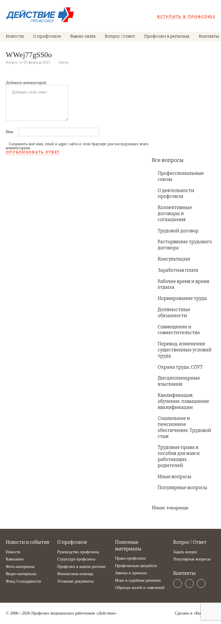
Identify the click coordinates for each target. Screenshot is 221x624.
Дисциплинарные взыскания (179, 381)
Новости (15, 36)
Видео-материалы (21, 574)
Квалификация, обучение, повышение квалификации (183, 401)
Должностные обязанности (174, 312)
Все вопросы (168, 160)
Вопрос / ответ (120, 36)
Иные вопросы (174, 476)
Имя (10, 132)
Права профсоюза (130, 558)
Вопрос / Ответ (190, 542)
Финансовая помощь (75, 574)
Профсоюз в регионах (167, 36)
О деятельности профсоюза (176, 193)
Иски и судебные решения (138, 580)
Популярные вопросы (182, 487)
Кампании (15, 559)
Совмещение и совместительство (179, 330)
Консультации (174, 259)
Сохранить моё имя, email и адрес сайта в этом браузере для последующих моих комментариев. (77, 146)
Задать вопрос (185, 552)
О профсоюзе (47, 36)
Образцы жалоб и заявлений (140, 587)
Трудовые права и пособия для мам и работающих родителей (179, 456)
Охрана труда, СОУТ (180, 367)
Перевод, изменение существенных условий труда (185, 350)
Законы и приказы (131, 573)
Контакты (209, 36)
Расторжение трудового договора (185, 244)
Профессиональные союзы (181, 176)
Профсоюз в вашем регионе (81, 566)
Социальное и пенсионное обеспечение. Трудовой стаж (184, 427)
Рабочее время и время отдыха (183, 284)
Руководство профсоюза (78, 552)
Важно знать (83, 36)
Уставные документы (75, 581)
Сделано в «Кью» (190, 613)
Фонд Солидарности (23, 581)
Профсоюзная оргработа (136, 566)
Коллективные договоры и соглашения (175, 213)
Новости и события (27, 542)
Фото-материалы (20, 566)
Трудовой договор (178, 230)
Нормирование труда (182, 298)
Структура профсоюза (76, 559)
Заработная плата (178, 270)
